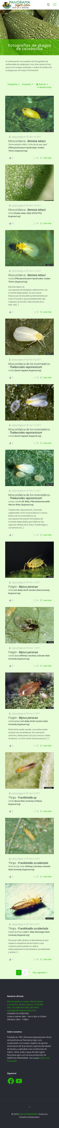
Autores (42, 84)
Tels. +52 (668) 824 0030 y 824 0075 (23, 1007)
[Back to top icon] (29, 1107)
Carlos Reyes (17, 137)
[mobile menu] (54, 4)
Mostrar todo (45, 87)
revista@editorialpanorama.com (21, 1010)
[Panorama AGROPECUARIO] (16, 5)
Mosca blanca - (28, 145)
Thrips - (25, 800)
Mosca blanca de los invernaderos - (29, 367)
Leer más (47, 158)
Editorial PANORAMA (28, 1114)
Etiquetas (26, 84)
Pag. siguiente (39, 972)
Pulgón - (29, 589)
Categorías (12, 84)
